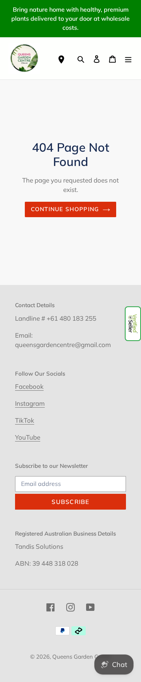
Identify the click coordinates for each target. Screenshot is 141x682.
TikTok (24, 420)
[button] (133, 323)
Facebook (29, 386)
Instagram (30, 403)
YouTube (27, 437)
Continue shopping (65, 209)
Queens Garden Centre (81, 656)
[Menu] (128, 58)
